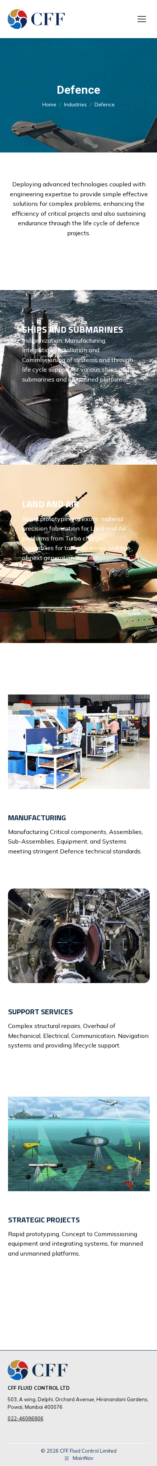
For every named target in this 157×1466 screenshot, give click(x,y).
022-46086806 (25, 1418)
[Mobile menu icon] (141, 19)
